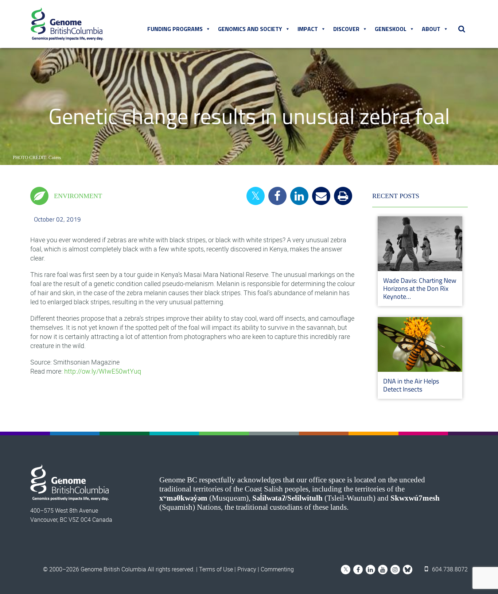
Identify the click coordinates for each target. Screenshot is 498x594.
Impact (307, 28)
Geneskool (390, 28)
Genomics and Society (250, 28)
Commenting (277, 569)
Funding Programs (175, 28)
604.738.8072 (449, 569)
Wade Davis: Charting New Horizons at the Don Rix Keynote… (419, 288)
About (431, 28)
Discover (346, 28)
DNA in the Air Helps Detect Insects (411, 385)
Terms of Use (216, 569)
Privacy (246, 569)
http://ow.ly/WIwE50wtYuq (102, 371)
